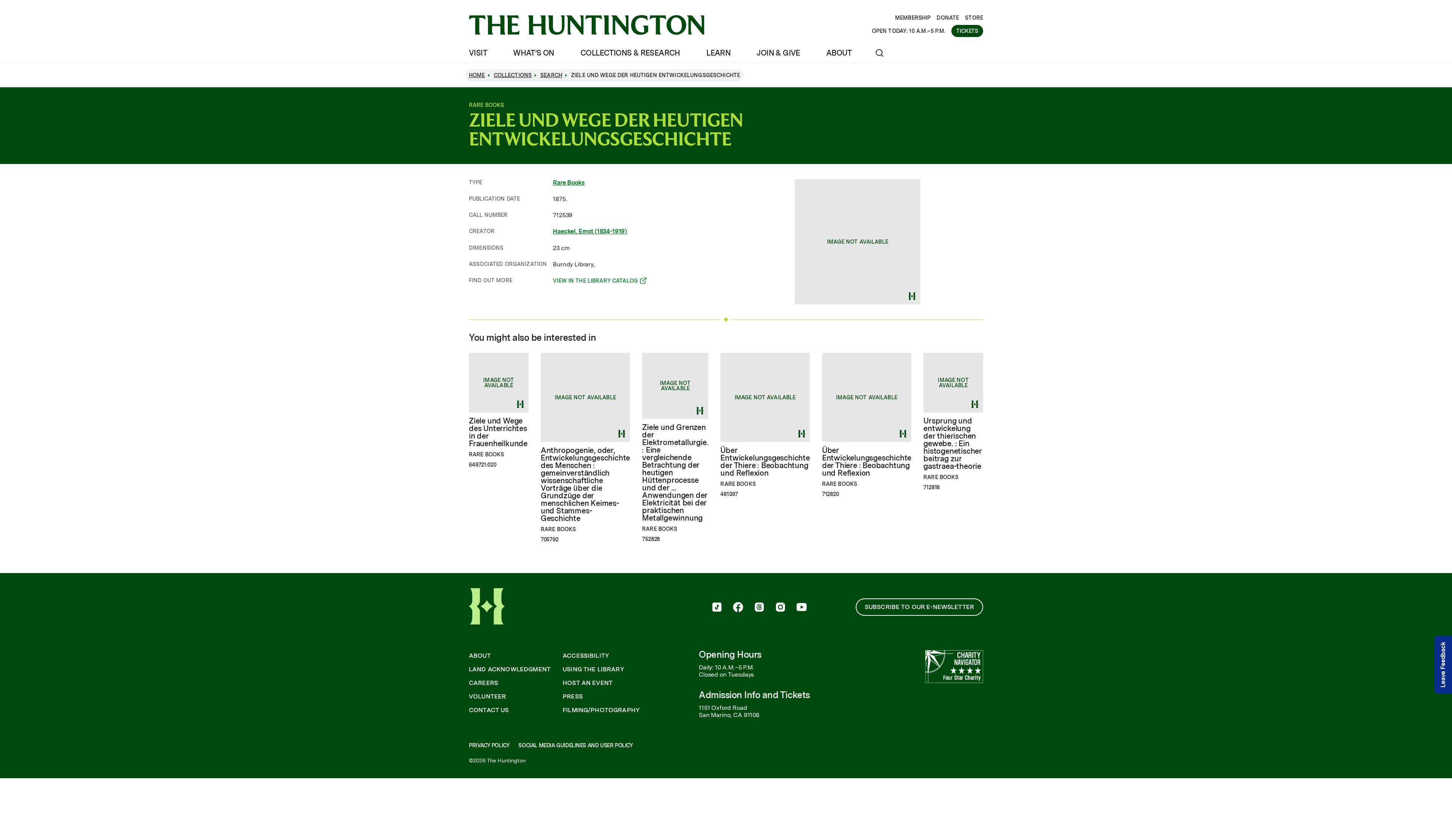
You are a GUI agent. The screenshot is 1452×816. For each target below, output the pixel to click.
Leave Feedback (1443, 665)
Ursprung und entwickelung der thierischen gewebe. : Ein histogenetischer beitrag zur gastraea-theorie (952, 443)
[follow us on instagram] (780, 608)
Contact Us (489, 710)
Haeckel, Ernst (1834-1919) (590, 231)
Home (477, 75)
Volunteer (487, 697)
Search (551, 75)
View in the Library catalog (595, 282)
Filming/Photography (601, 710)
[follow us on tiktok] (717, 608)
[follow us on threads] (759, 608)
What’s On (533, 52)
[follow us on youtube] (802, 608)
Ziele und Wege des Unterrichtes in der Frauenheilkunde (498, 432)
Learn (718, 52)
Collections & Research (630, 52)
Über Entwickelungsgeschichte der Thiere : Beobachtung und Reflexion (765, 462)
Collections (513, 75)
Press (573, 697)
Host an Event (588, 683)
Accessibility (586, 656)
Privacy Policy (489, 745)
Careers (483, 683)
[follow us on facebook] (738, 608)
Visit (478, 52)
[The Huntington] (586, 25)
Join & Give (778, 52)
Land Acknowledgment (510, 669)
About (839, 52)
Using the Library (593, 669)
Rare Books (568, 182)
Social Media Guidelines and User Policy (575, 745)
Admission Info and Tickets (754, 694)
